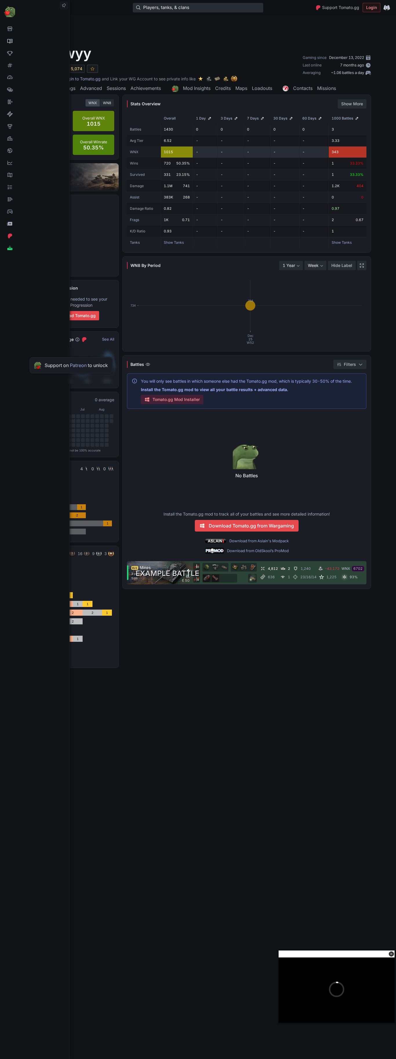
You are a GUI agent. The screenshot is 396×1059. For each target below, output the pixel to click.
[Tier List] (34, 199)
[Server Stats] (34, 150)
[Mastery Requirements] (34, 126)
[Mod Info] (34, 248)
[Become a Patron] (34, 236)
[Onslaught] (34, 53)
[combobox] (291, 265)
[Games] (34, 211)
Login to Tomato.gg (82, 78)
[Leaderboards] (34, 187)
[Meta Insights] (34, 163)
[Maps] (34, 175)
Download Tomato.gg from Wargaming (251, 526)
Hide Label (341, 265)
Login (371, 7)
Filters (350, 364)
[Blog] (34, 223)
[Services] (34, 29)
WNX (92, 103)
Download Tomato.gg (75, 315)
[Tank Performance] (34, 77)
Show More (352, 103)
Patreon (78, 365)
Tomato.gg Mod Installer (176, 399)
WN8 (107, 103)
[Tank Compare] (34, 102)
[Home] (34, 11)
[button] (391, 954)
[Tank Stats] (34, 65)
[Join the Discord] (386, 7)
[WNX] (34, 41)
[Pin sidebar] (64, 5)
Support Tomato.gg (340, 7)
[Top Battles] (34, 138)
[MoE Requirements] (34, 114)
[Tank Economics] (34, 89)
